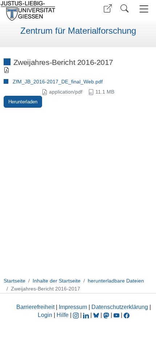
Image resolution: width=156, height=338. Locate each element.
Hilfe (63, 315)
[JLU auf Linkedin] (86, 315)
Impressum (73, 307)
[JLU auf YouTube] (116, 315)
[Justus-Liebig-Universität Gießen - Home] (38, 11)
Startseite (14, 281)
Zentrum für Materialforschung (78, 31)
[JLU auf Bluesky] (96, 315)
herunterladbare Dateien (116, 281)
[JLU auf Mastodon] (107, 315)
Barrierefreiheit (35, 307)
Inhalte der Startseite (57, 281)
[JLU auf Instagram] (76, 315)
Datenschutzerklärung (119, 307)
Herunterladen (22, 101)
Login (46, 315)
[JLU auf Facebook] (127, 315)
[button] (108, 8)
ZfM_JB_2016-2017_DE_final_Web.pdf (58, 81)
